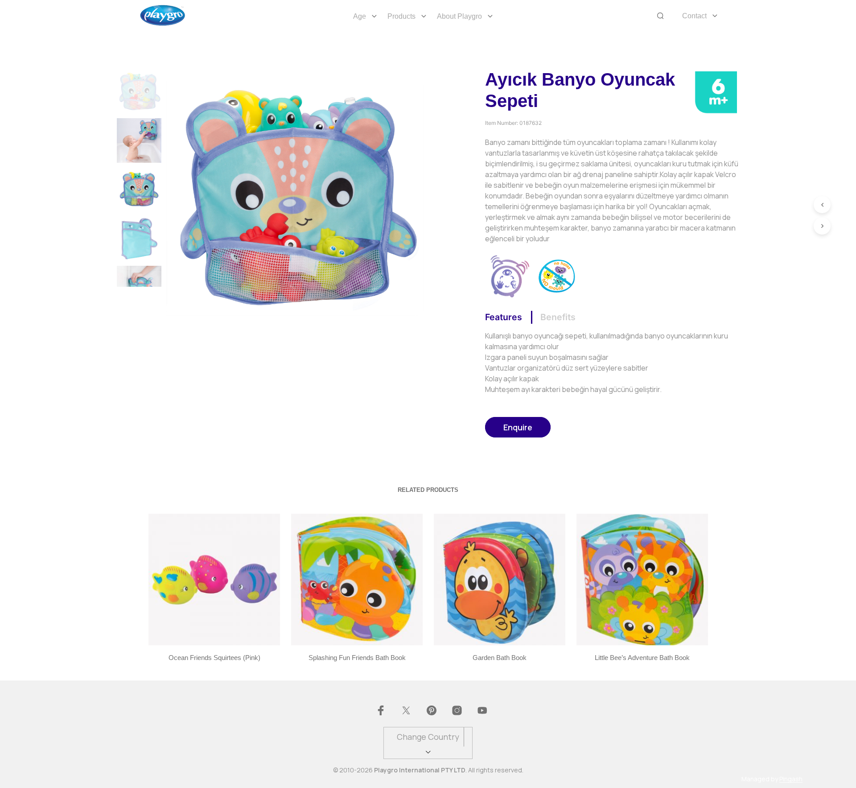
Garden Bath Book (500, 657)
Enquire (517, 427)
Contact (694, 16)
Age (359, 16)
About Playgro (459, 16)
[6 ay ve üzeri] (716, 91)
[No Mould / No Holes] (557, 275)
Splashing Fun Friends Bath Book (356, 657)
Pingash (790, 779)
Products (401, 16)
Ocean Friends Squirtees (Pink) (214, 657)
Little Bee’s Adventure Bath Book (642, 657)
